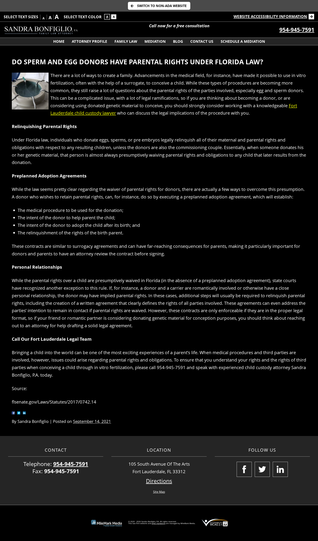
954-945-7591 (296, 29)
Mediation (155, 41)
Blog (178, 41)
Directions (159, 480)
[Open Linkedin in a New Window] (280, 469)
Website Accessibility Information (270, 16)
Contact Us (201, 41)
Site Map (159, 492)
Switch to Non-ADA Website (162, 6)
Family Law (125, 41)
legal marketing (158, 523)
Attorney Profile (89, 41)
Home (58, 41)
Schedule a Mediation (243, 41)
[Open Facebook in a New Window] (244, 469)
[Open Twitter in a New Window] (262, 469)
